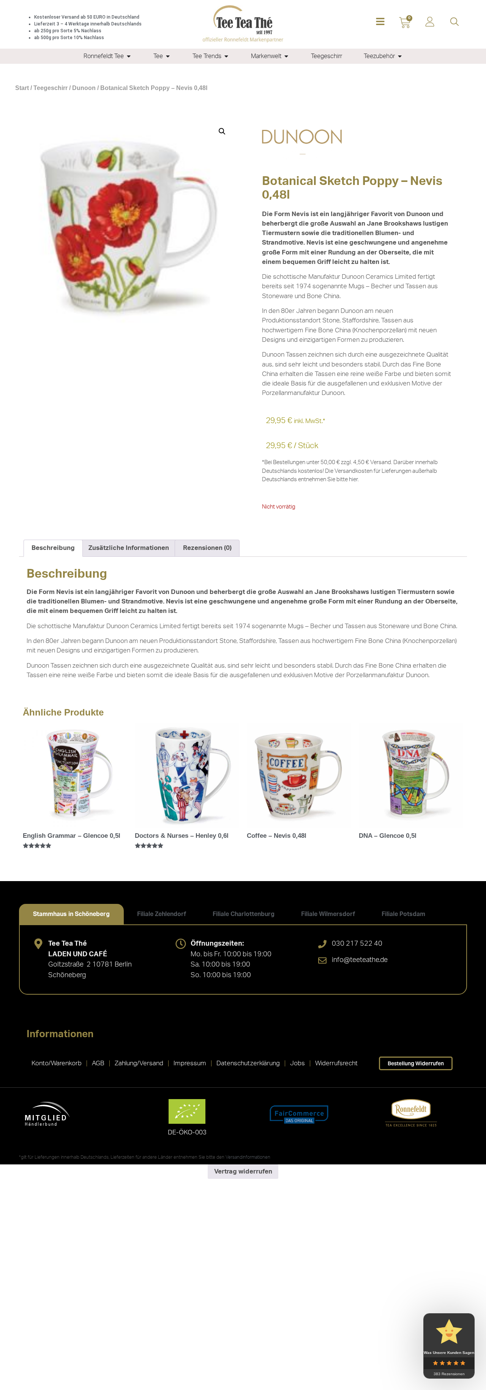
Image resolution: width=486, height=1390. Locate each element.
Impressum (190, 1063)
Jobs (297, 1063)
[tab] (71, 914)
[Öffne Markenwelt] (286, 56)
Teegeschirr (50, 88)
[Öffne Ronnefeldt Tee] (129, 56)
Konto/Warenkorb (57, 1063)
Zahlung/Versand (139, 1063)
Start (22, 88)
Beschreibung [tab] (53, 548)
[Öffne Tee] (168, 56)
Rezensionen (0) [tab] (207, 548)
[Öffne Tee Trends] (226, 56)
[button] (380, 22)
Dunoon (84, 88)
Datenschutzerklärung (248, 1063)
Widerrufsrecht (336, 1063)
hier (353, 479)
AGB (98, 1063)
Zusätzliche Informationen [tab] (128, 548)
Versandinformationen (248, 1157)
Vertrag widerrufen (243, 1171)
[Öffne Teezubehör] (400, 56)
